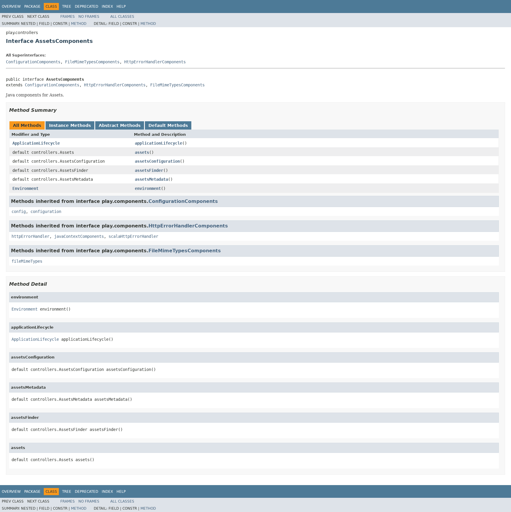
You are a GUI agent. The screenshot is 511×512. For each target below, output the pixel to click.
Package (32, 6)
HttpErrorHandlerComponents (155, 61)
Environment (25, 188)
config (19, 211)
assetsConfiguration (157, 161)
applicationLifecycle (158, 143)
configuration (45, 211)
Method (78, 24)
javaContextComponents (79, 236)
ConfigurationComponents (33, 61)
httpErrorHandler (30, 236)
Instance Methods (70, 125)
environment (148, 188)
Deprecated (86, 6)
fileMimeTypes (27, 261)
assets (142, 152)
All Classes (122, 16)
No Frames (88, 16)
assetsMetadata (151, 179)
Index (107, 6)
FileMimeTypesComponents (92, 61)
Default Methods (168, 125)
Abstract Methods (119, 125)
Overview (11, 6)
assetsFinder (149, 170)
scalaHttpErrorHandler (133, 236)
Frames (67, 16)
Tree (66, 6)
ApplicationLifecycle (36, 143)
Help (121, 6)
